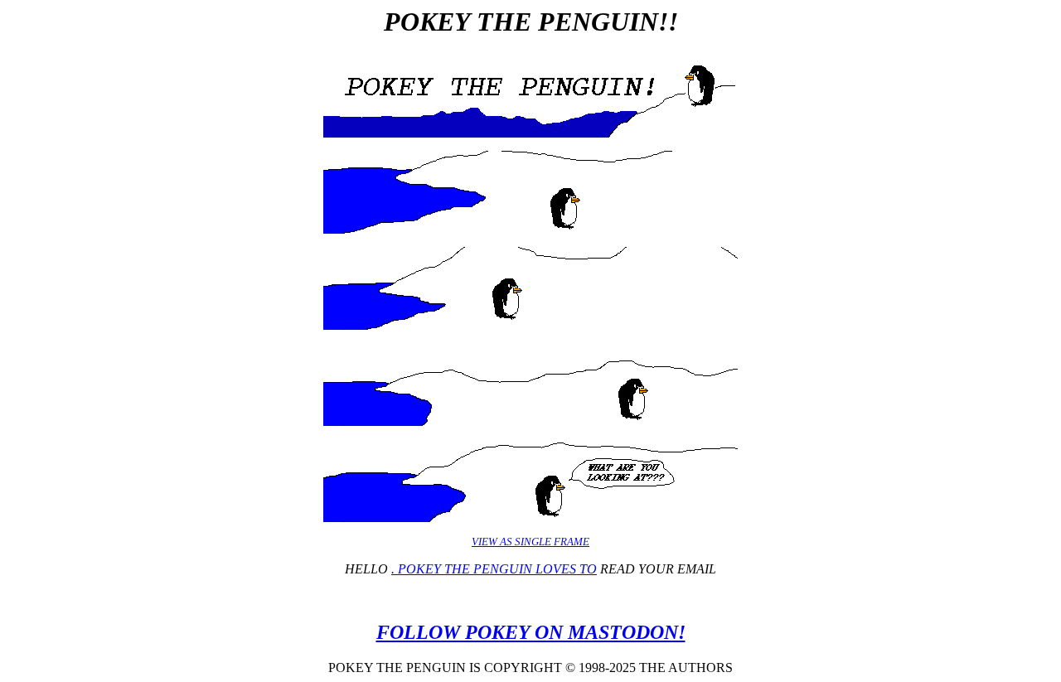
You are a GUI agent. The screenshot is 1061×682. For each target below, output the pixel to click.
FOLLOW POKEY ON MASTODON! (531, 632)
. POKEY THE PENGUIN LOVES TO (494, 569)
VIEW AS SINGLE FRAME (530, 541)
